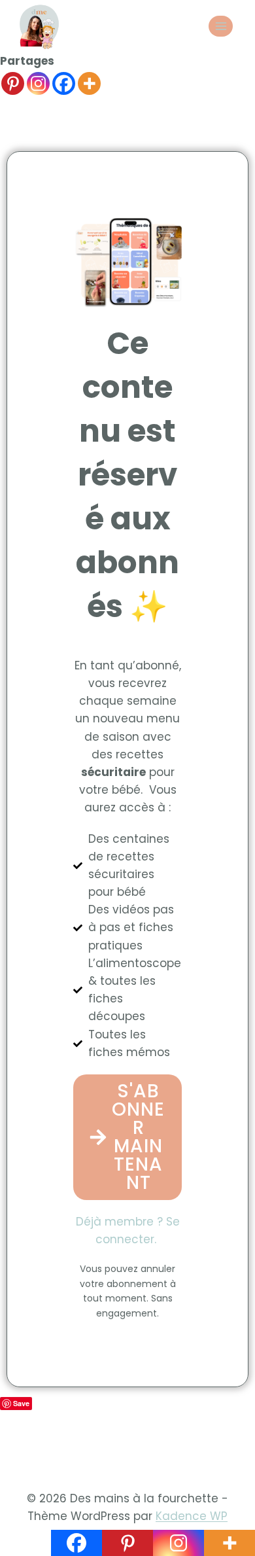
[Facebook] (63, 83)
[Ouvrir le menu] (221, 26)
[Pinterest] (12, 83)
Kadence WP (192, 1516)
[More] (89, 83)
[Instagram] (38, 83)
